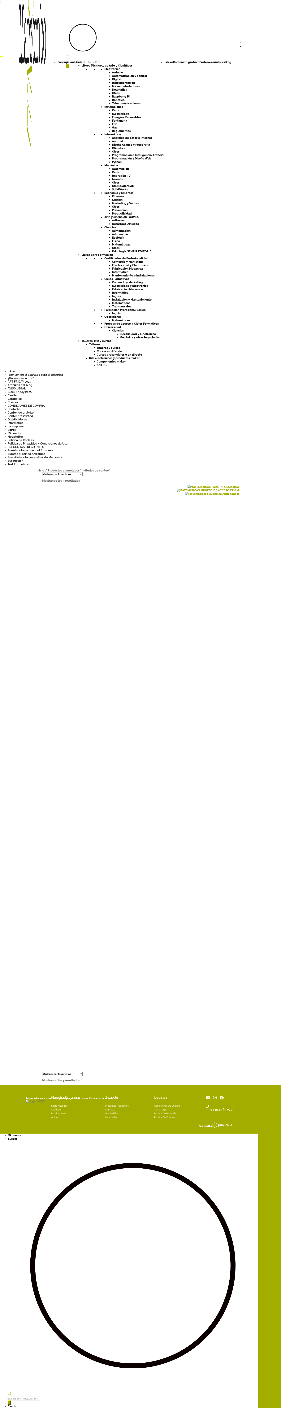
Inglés (116, 296)
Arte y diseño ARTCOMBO (121, 217)
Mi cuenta (14, 433)
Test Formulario (18, 464)
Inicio (11, 371)
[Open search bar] (68, 58)
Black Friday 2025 (20, 392)
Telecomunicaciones (126, 103)
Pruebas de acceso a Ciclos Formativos (131, 323)
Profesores (206, 62)
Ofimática (119, 148)
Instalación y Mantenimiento (132, 299)
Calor (115, 110)
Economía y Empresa (118, 193)
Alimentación (121, 230)
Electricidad (120, 113)
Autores (219, 62)
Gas (114, 127)
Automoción (120, 169)
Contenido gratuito (186, 62)
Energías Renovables (126, 117)
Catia (115, 172)
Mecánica (111, 165)
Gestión (117, 200)
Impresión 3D (121, 175)
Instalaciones (113, 107)
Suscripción (66, 62)
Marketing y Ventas (125, 203)
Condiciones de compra (167, 1106)
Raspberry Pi (121, 96)
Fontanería (119, 120)
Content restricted (20, 416)
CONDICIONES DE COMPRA (26, 405)
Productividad (122, 213)
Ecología (118, 237)
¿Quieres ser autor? (21, 378)
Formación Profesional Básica (125, 310)
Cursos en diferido (109, 351)
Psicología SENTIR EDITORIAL (132, 251)
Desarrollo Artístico (125, 224)
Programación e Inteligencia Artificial (138, 155)
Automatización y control (129, 76)
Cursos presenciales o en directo (119, 354)
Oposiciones (112, 317)
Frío (114, 124)
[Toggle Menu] (1, 56)
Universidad (112, 327)
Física (116, 241)
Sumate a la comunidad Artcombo (31, 450)
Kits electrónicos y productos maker (114, 358)
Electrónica (112, 69)
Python (117, 162)
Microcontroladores (126, 86)
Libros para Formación (97, 255)
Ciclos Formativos (116, 279)
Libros (78, 62)
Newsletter (15, 436)
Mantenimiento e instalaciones (133, 275)
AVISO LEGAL (17, 388)
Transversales (121, 306)
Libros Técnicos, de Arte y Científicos (106, 65)
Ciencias (110, 227)
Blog (228, 62)
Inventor (118, 179)
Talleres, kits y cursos (96, 341)
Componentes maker (111, 361)
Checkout (14, 402)
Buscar (12, 1138)
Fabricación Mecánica (127, 268)
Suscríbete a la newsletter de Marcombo (35, 457)
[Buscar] (9, 1402)
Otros (115, 93)
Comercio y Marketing (127, 261)
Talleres (94, 344)
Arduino (117, 72)
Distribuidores (17, 419)
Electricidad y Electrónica (130, 265)
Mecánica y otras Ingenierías (140, 337)
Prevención (120, 210)
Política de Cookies (21, 440)
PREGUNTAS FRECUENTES (26, 447)
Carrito (12, 395)
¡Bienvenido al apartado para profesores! (35, 374)
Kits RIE (102, 365)
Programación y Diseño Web (131, 158)
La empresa (16, 426)
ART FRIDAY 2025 (19, 381)
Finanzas (118, 196)
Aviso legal (160, 1109)
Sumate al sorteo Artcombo (26, 454)
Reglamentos (121, 131)
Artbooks (118, 220)
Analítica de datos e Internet (132, 138)
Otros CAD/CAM (123, 186)
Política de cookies (164, 1117)
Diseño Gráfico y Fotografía (131, 144)
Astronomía (120, 234)
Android (117, 141)
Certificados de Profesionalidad (126, 258)
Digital (116, 79)
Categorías (15, 399)
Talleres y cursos (108, 347)
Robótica (118, 100)
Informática (112, 134)
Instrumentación (123, 83)
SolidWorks (120, 189)
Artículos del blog (20, 385)
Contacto (14, 409)
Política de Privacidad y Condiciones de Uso (37, 443)
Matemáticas (121, 244)
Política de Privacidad (165, 1113)
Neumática (119, 89)
